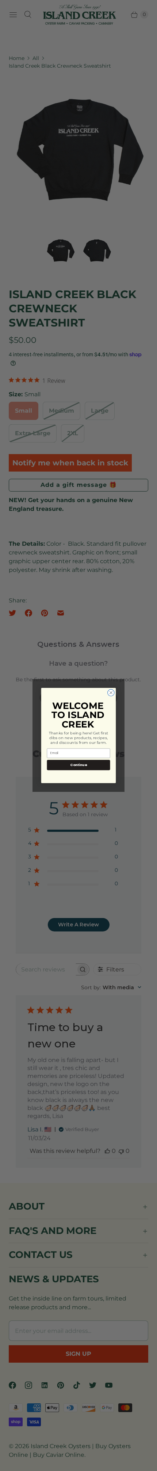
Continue (78, 764)
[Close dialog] (111, 692)
